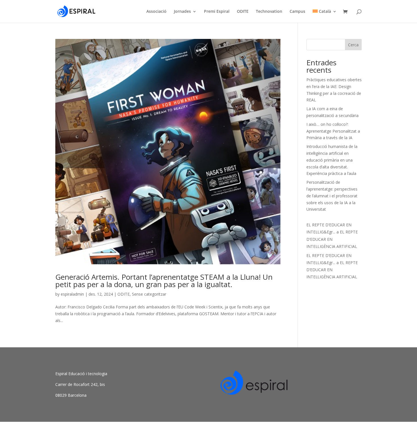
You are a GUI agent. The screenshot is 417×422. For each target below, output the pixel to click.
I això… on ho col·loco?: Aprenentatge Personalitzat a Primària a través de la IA (333, 131)
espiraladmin (72, 294)
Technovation (269, 11)
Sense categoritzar (149, 294)
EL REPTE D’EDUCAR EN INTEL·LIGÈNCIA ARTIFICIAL (332, 239)
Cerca (353, 44)
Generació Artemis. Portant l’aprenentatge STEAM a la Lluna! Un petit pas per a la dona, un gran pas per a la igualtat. (164, 280)
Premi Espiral (216, 11)
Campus (297, 11)
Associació (156, 11)
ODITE (242, 11)
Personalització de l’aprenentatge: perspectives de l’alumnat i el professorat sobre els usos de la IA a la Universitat (331, 195)
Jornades (182, 11)
